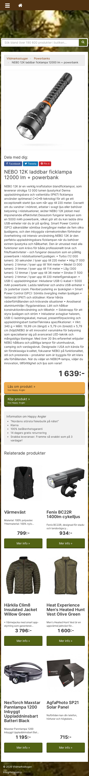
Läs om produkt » (21, 387)
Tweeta (31, 163)
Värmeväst (15, 512)
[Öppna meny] (7, 5)
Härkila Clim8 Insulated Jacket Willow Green (20, 610)
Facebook (14, 163)
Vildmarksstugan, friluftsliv (44, 24)
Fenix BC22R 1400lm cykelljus (63, 514)
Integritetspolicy (12, 772)
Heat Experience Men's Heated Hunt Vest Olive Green (66, 610)
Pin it (46, 163)
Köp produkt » (19, 400)
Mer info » (23, 543)
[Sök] (83, 42)
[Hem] (20, 5)
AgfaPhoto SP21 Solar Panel (63, 705)
